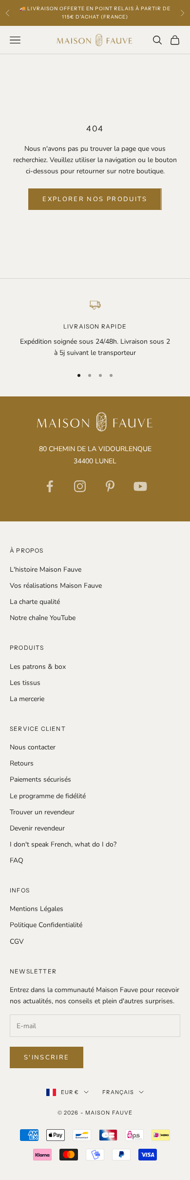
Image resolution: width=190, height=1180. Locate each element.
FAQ (16, 860)
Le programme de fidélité (48, 796)
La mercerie (27, 699)
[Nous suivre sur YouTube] (140, 486)
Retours (22, 763)
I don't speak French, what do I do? (63, 844)
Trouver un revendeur (42, 812)
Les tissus (25, 682)
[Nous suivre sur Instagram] (80, 486)
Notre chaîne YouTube (43, 617)
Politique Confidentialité (46, 925)
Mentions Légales (36, 908)
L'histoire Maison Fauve (45, 569)
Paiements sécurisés (40, 779)
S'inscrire (46, 1057)
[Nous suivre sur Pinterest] (110, 486)
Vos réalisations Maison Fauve (56, 585)
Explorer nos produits (94, 199)
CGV (17, 941)
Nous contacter (33, 747)
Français (118, 1092)
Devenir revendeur (37, 828)
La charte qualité (35, 601)
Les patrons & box (38, 666)
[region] (95, 328)
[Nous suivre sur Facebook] (49, 486)
